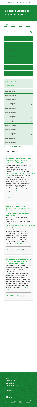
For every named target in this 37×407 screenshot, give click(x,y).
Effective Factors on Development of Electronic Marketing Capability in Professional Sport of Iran (18, 261)
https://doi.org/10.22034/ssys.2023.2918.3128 (21, 225)
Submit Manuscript (12, 62)
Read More (19, 191)
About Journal (10, 380)
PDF (20, 249)
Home (6, 24)
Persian (12, 2)
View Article (9, 197)
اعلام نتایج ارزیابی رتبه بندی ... (22, 401)
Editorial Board (11, 383)
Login (29, 2)
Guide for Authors (11, 56)
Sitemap (9, 390)
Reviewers (9, 68)
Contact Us (9, 74)
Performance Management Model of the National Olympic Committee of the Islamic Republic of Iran (18, 161)
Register (21, 2)
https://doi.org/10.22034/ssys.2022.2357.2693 (21, 173)
